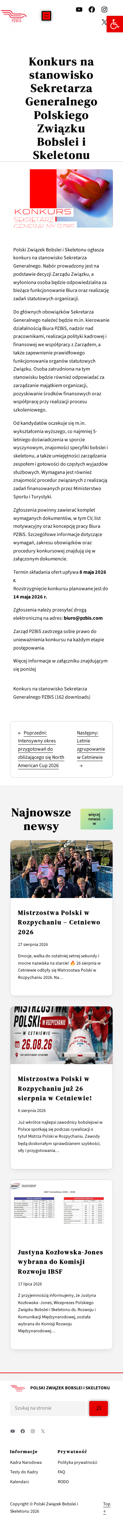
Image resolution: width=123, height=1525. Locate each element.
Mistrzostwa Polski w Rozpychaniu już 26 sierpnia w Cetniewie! (55, 1088)
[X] (104, 22)
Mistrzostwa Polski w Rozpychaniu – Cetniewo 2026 (59, 922)
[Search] (98, 1408)
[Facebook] (92, 9)
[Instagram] (104, 9)
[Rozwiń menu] (46, 16)
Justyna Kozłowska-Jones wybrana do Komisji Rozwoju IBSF (60, 1262)
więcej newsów (94, 819)
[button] (115, 24)
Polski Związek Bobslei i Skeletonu (70, 1388)
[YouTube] (79, 9)
